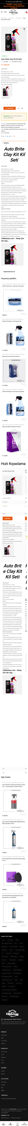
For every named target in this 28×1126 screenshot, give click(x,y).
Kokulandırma (14, 956)
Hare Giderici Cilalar (19, 950)
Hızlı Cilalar (14, 893)
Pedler (20, 856)
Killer (24, 124)
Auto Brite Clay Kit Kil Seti (8, 471)
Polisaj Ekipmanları (6, 970)
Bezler (17, 940)
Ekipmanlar (4, 950)
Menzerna (4, 960)
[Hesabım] (10, 1123)
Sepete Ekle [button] (7, 518)
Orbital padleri (15, 856)
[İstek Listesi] (24, 1123)
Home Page (3, 18)
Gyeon (7, 354)
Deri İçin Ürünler (13, 946)
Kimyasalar (16, 953)
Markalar (3, 125)
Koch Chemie (11, 782)
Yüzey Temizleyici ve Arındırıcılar (12, 127)
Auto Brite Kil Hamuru (14, 129)
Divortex (22, 946)
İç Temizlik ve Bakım (14, 996)
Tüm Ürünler (11, 18)
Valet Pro (4, 986)
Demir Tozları (5, 782)
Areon (3, 940)
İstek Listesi (24, 1124)
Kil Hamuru (21, 129)
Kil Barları (14, 124)
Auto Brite (6, 61)
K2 (2, 953)
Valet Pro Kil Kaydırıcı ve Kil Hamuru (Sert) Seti (13, 391)
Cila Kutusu (4, 946)
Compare (22, 108)
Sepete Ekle (10, 108)
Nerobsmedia (13, 1109)
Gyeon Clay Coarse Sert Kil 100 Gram (10, 356)
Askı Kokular (10, 940)
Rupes (16, 976)
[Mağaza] (3, 1123)
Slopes (3, 983)
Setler (16, 980)
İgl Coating (4, 996)
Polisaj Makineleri (17, 970)
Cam (16, 943)
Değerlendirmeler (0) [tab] (9, 272)
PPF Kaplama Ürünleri (7, 976)
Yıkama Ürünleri (17, 993)
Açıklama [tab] (6, 143)
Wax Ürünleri (12, 986)
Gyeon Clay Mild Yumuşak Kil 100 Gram (11, 426)
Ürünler (3, 1032)
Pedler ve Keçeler (11, 963)
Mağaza (3, 1124)
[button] (24, 29)
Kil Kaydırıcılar (20, 124)
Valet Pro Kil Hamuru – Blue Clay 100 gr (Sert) (13, 286)
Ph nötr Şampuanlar (6, 966)
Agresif (3, 284)
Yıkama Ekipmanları (6, 993)
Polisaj (15, 966)
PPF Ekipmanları (17, 973)
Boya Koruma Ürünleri (6, 893)
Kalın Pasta (8, 953)
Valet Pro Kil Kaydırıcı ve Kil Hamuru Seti (11, 321)
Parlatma (20, 960)
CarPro (21, 943)
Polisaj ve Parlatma (10, 125)
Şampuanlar (5, 1000)
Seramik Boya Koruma (7, 980)
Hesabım (10, 1124)
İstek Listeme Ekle (18, 108)
